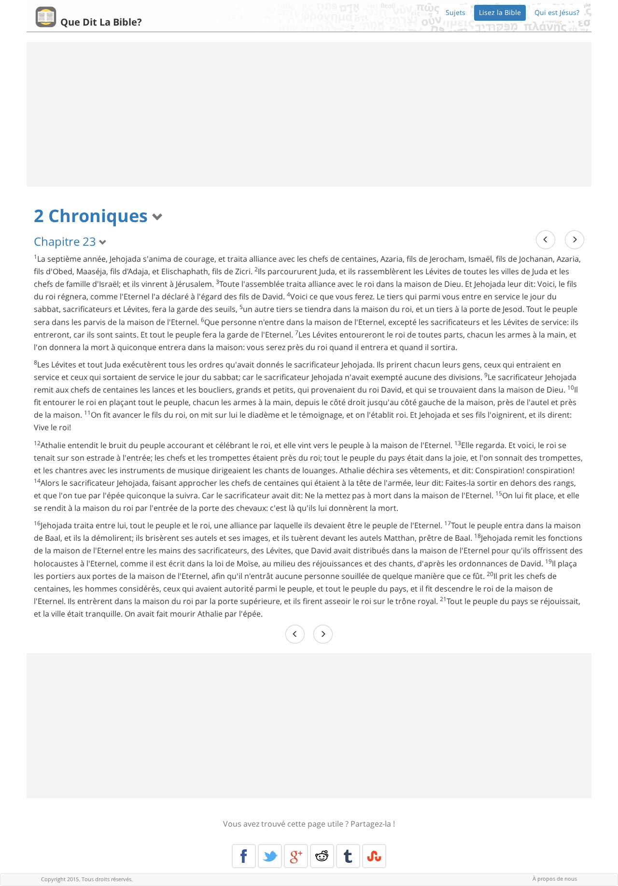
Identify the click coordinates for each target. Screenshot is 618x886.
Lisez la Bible (500, 12)
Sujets (455, 12)
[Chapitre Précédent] (545, 239)
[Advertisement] (309, 114)
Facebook (244, 856)
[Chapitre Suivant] (574, 239)
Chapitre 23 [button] (66, 241)
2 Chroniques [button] (93, 215)
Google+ (296, 856)
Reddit (322, 856)
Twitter (270, 856)
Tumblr (348, 856)
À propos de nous (555, 878)
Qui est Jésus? (556, 12)
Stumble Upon (374, 856)
